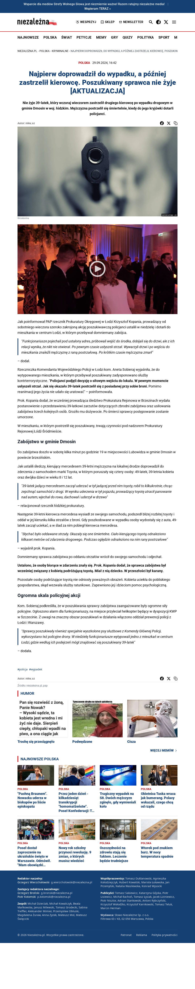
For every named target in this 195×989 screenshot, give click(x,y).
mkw (28, 123)
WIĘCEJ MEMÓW (162, 750)
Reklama (141, 935)
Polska (44, 50)
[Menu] (174, 22)
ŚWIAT (66, 37)
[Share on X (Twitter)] (169, 123)
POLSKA (50, 37)
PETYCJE (84, 37)
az (33, 123)
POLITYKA (145, 37)
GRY (114, 37)
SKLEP (109, 22)
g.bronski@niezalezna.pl (56, 893)
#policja (23, 669)
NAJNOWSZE (28, 37)
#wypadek (35, 669)
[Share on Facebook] (162, 123)
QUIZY (128, 37)
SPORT (164, 37)
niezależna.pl (27, 50)
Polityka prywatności (164, 935)
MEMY (101, 37)
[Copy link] (175, 123)
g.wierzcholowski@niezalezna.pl (71, 882)
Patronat (126, 935)
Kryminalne (60, 50)
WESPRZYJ (88, 22)
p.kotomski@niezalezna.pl (53, 897)
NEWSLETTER (133, 22)
